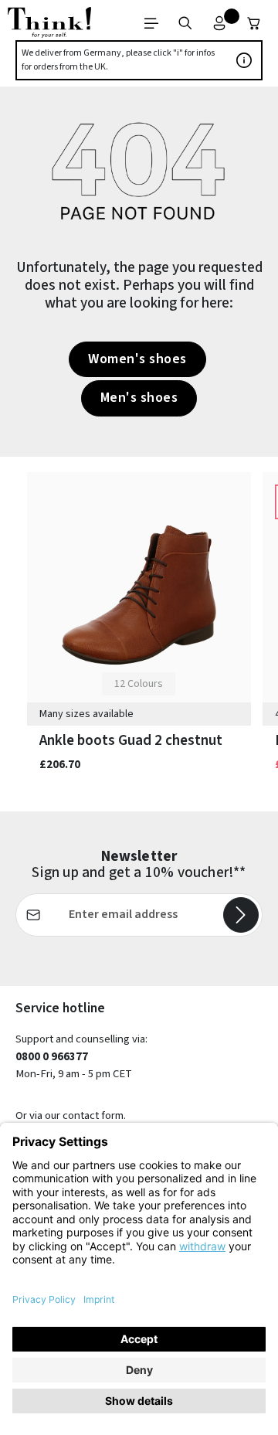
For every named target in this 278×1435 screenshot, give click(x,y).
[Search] (185, 23)
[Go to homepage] (49, 23)
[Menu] (151, 23)
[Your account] (219, 23)
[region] (139, 634)
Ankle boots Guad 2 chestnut (130, 740)
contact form (93, 1115)
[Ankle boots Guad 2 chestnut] (139, 595)
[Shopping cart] (254, 23)
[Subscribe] (241, 915)
